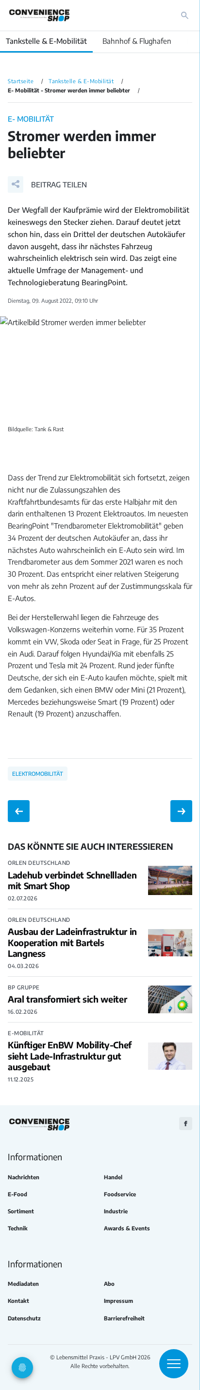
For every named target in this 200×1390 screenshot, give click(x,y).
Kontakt (18, 1300)
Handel (113, 1177)
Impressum (118, 1300)
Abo (109, 1283)
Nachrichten (23, 1177)
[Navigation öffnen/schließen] (173, 1363)
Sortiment (21, 1211)
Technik (18, 1228)
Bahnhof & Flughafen (136, 41)
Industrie (116, 1211)
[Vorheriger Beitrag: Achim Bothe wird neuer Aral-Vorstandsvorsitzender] (19, 811)
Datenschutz (24, 1318)
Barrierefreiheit (124, 1318)
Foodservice (120, 1194)
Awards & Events (127, 1228)
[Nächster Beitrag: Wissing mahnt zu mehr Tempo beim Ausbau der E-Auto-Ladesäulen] (181, 811)
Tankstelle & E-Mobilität (46, 41)
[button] (47, 184)
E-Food (17, 1194)
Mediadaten (23, 1283)
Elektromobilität (37, 773)
